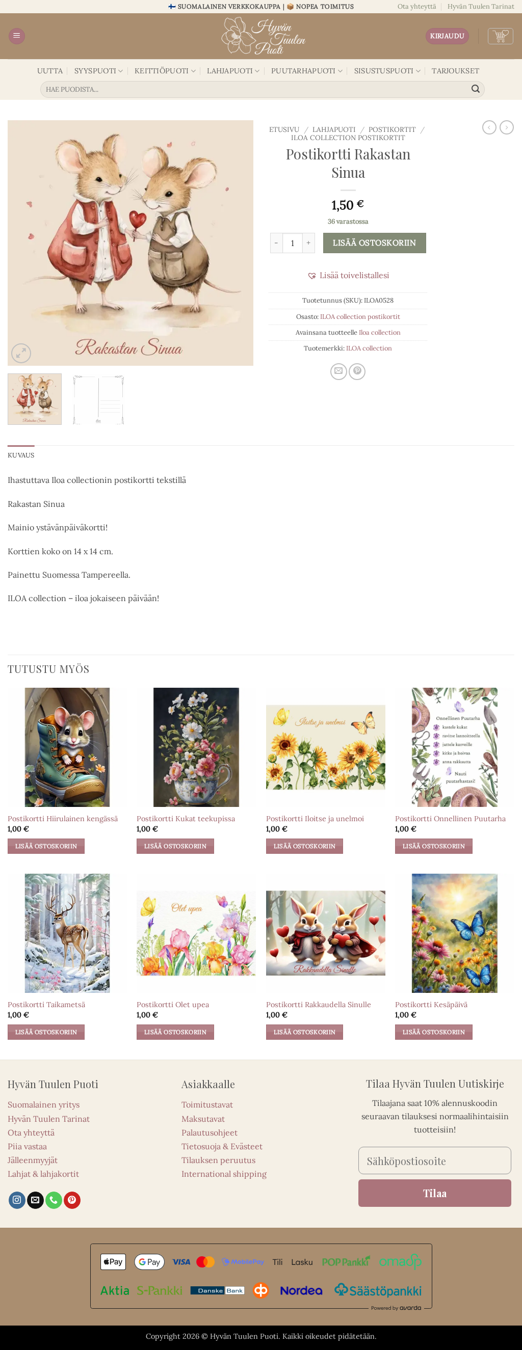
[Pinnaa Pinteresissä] (357, 371)
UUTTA (50, 70)
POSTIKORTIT (392, 129)
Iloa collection (380, 332)
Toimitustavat (207, 1104)
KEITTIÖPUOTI (162, 70)
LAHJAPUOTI (230, 70)
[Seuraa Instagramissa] (17, 1200)
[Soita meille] (53, 1200)
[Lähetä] (475, 89)
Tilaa (435, 1193)
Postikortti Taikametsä (46, 1004)
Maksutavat (203, 1119)
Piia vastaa (27, 1146)
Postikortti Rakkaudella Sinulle (318, 1004)
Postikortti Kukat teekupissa (186, 818)
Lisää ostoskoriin (374, 242)
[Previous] (25, 243)
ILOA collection (369, 348)
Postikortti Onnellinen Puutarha (450, 818)
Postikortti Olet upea (173, 1004)
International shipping (224, 1174)
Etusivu (284, 129)
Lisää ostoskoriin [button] (46, 846)
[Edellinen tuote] (507, 127)
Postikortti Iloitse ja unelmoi (315, 818)
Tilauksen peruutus (218, 1160)
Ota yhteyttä (417, 6)
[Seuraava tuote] (489, 127)
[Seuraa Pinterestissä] (72, 1200)
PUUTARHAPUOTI (303, 70)
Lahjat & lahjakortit (43, 1174)
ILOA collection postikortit (348, 137)
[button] (17, 36)
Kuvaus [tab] (21, 455)
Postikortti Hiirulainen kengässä (63, 818)
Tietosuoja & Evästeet (222, 1146)
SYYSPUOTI (95, 70)
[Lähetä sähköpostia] (35, 1200)
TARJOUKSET (455, 70)
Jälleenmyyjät (33, 1160)
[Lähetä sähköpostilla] (338, 371)
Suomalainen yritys (44, 1104)
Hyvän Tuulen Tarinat (481, 6)
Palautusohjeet (209, 1132)
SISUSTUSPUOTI (384, 70)
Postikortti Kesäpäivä (431, 1004)
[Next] (235, 243)
